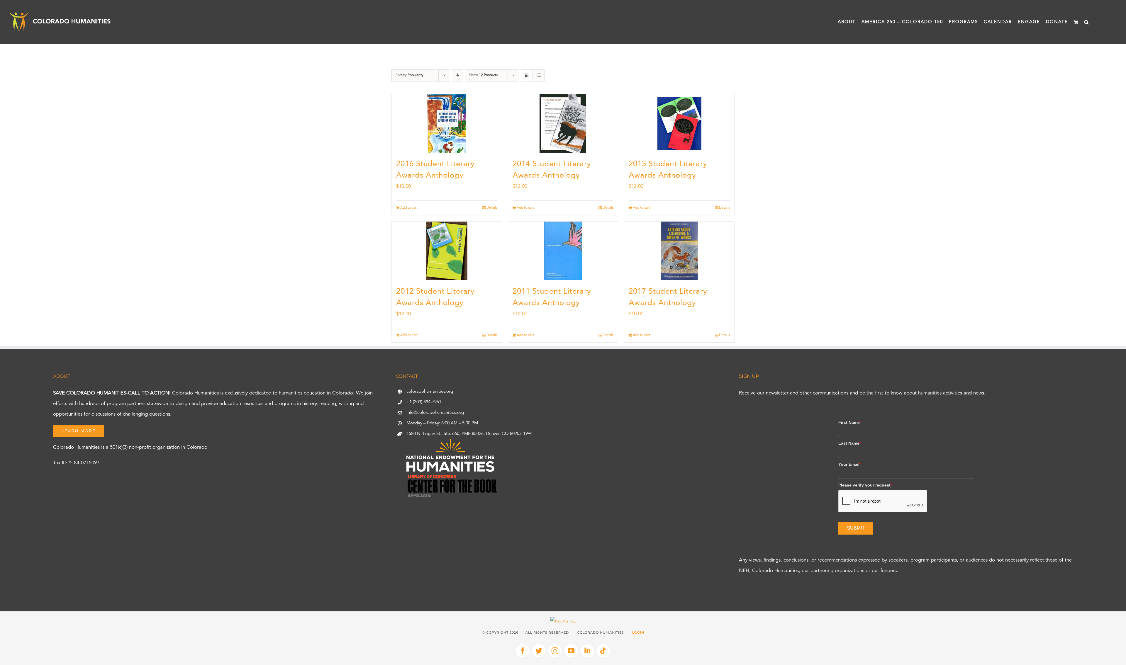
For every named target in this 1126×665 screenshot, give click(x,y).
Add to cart (409, 208)
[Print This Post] (563, 621)
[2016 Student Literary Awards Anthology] (447, 123)
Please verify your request (865, 485)
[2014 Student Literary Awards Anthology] (563, 123)
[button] (1086, 22)
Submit (856, 527)
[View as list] (538, 75)
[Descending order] (457, 75)
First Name (849, 422)
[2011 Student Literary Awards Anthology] (563, 251)
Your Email (849, 464)
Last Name (849, 443)
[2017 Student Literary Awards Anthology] (679, 251)
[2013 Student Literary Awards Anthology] (679, 123)
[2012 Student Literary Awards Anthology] (447, 251)
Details (491, 208)
